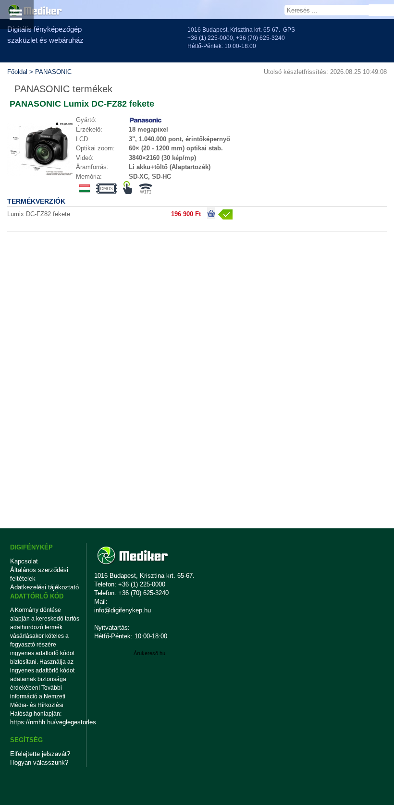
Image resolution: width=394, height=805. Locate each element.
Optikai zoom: (95, 148)
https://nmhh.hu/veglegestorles (45, 722)
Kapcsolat (24, 561)
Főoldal (17, 71)
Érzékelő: (89, 129)
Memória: (89, 176)
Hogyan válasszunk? (39, 762)
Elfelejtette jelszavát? (40, 753)
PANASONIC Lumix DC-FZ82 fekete (82, 104)
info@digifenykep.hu (122, 610)
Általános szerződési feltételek (39, 574)
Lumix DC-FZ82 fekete (38, 214)
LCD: (83, 139)
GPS (289, 29)
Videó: (85, 157)
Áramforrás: (92, 167)
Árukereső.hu (149, 653)
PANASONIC (53, 71)
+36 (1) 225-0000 (210, 38)
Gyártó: (86, 119)
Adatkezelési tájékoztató (44, 587)
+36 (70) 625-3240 (260, 38)
